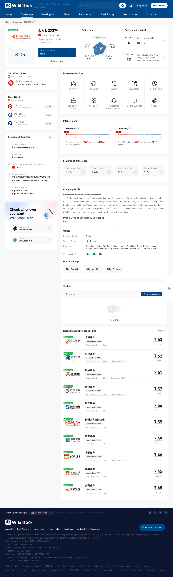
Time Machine (57, 61)
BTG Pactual (85, 566)
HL (58, 566)
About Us (151, 14)
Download (161, 5)
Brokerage (27, 14)
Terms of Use (38, 529)
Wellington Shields (58, 570)
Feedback (68, 529)
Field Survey (107, 14)
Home (8, 14)
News (67, 14)
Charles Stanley (136, 570)
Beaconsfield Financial (31, 566)
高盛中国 (74, 570)
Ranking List (48, 14)
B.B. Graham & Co (122, 566)
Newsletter (85, 14)
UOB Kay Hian (11, 566)
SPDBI (123, 570)
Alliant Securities (39, 570)
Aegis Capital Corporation (16, 570)
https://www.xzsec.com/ (23, 193)
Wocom (147, 566)
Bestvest (151, 570)
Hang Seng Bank (102, 566)
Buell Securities (69, 566)
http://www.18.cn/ (20, 190)
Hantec (137, 566)
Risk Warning (23, 529)
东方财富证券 (29, 22)
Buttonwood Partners (91, 570)
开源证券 (49, 566)
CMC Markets (110, 570)
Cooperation (95, 529)
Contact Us (81, 529)
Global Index (130, 14)
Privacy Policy (54, 529)
